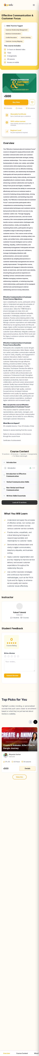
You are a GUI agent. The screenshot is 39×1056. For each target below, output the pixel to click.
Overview (6, 1053)
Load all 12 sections (19, 502)
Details (27, 768)
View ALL (19, 777)
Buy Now (16, 102)
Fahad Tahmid (19, 612)
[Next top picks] (35, 722)
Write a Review (9, 653)
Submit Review (12, 676)
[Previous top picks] (31, 722)
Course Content (22, 1053)
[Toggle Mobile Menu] (34, 5)
